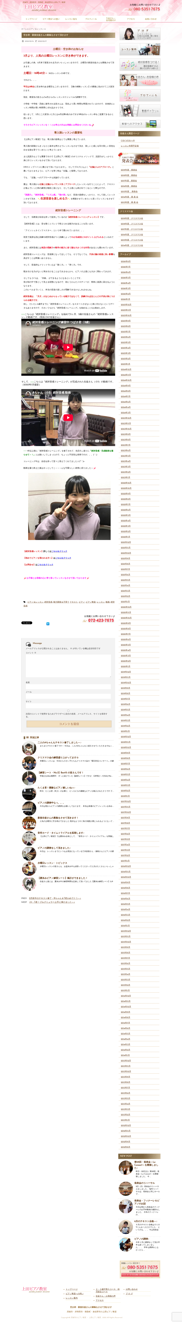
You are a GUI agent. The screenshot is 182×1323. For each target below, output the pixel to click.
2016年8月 (125, 888)
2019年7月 (125, 699)
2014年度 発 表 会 (129, 197)
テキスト (74, 602)
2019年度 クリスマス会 (132, 218)
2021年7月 (125, 569)
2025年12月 (126, 305)
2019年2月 (125, 726)
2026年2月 (126, 294)
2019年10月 (126, 683)
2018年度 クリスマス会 (132, 224)
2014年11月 (126, 1001)
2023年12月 (126, 418)
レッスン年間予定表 (130, 146)
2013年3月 (125, 1109)
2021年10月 (126, 553)
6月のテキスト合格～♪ (145, 1221)
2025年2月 (126, 359)
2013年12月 (126, 1061)
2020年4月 (126, 650)
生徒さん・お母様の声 (106, 1296)
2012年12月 (126, 1125)
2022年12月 (126, 483)
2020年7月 (126, 634)
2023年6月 (126, 450)
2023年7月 (126, 445)
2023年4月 (126, 461)
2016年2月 (125, 920)
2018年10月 (126, 747)
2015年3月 (125, 980)
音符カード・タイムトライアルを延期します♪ (61, 833)
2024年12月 (126, 369)
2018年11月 (126, 742)
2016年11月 (126, 872)
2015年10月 (126, 942)
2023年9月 (126, 434)
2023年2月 (126, 472)
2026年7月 (126, 267)
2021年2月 (125, 596)
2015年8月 (125, 953)
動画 (108, 602)
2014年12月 (126, 996)
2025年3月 (126, 353)
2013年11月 (126, 1066)
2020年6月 (126, 639)
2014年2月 (125, 1050)
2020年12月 (126, 607)
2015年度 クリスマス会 (132, 240)
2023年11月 (126, 423)
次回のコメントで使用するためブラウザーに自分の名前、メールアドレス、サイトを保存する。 (66, 715)
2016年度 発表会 (129, 186)
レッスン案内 (72, 1298)
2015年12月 (126, 931)
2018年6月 (125, 769)
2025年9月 (126, 321)
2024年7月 (126, 396)
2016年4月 (125, 909)
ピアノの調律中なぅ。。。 (51, 803)
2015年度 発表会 (129, 192)
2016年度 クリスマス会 (132, 235)
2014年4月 (125, 1039)
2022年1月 (125, 537)
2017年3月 (125, 850)
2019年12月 (126, 672)
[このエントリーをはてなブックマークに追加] (47, 623)
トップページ (72, 1289)
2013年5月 (125, 1098)
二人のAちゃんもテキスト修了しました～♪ (59, 743)
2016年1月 (125, 926)
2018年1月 (125, 796)
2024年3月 (126, 413)
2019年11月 (126, 677)
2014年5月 (125, 1034)
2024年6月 (126, 402)
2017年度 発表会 (129, 181)
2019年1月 (125, 731)
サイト (29, 702)
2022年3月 (126, 526)
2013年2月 (125, 1115)
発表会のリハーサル (144, 1183)
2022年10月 (126, 488)
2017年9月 (125, 818)
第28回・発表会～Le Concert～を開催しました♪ (146, 1165)
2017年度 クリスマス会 (132, 229)
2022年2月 (126, 531)
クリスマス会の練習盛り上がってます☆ (58, 758)
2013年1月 (125, 1120)
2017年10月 (126, 812)
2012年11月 (126, 1131)
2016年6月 (125, 899)
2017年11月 (125, 807)
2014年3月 (125, 1044)
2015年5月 (125, 969)
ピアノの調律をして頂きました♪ (54, 848)
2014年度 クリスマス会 (132, 245)
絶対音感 (48, 602)
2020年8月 (126, 629)
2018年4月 (125, 780)
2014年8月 (125, 1017)
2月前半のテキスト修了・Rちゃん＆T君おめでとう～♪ (55, 898)
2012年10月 (126, 1136)
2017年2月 (125, 855)
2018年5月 (125, 774)
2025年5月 (126, 342)
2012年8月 (125, 1147)
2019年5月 (125, 710)
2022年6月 (126, 510)
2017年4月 (125, 845)
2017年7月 (125, 828)
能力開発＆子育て (61, 602)
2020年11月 (126, 612)
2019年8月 (125, 693)
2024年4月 (126, 407)
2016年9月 (125, 882)
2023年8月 (126, 440)
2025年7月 (126, 332)
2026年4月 (126, 283)
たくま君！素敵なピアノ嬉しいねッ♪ (56, 788)
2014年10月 (126, 1007)
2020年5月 (126, 645)
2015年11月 (126, 936)
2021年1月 (125, 602)
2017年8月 (125, 823)
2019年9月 (125, 688)
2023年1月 (125, 477)
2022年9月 (126, 494)
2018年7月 (125, 764)
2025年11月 (126, 310)
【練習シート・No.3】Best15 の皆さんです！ (61, 773)
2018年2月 (125, 791)
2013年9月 (125, 1077)
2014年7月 (125, 1023)
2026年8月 (126, 261)
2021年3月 (125, 591)
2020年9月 (126, 623)
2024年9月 (126, 386)
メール (29, 692)
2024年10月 (126, 380)
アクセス (100, 1300)
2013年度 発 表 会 (129, 202)
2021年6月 (125, 575)
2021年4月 (125, 585)
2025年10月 (126, 315)
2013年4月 (125, 1104)
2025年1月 (125, 364)
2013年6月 (125, 1093)
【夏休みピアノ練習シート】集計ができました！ (63, 878)
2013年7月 (125, 1088)
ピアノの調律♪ (141, 1239)
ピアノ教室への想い (75, 1294)
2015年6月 (125, 963)
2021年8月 (125, 564)
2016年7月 (125, 893)
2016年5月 (125, 904)
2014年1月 (125, 1055)
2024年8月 (126, 391)
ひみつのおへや (128, 141)
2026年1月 (125, 299)
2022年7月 (126, 504)
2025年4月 (126, 348)
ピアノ (82, 602)
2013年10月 (126, 1071)
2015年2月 (125, 985)
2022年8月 (126, 499)
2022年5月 (126, 515)
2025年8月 (126, 326)
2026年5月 (126, 278)
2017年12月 (126, 801)
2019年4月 (125, 715)
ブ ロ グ (129, 1294)
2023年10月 (126, 429)
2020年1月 (125, 666)
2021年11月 (126, 548)
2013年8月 (125, 1082)
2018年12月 (126, 737)
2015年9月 (125, 947)
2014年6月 (125, 1028)
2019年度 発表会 (129, 170)
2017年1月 (125, 861)
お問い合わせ (132, 1289)
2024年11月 (126, 375)
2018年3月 (125, 785)
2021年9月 (125, 558)
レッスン (101, 602)
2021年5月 (125, 580)
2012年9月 (125, 1142)
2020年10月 (126, 618)
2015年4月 (125, 974)
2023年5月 (126, 456)
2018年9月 (125, 753)
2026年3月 (126, 288)
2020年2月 (126, 661)
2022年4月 (126, 521)
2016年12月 (126, 866)
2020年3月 (126, 656)
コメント (31, 653)
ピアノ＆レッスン (35, 602)
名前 (28, 683)
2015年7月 (125, 958)
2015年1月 (125, 990)
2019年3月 (125, 720)
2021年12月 (126, 542)
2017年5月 (125, 839)
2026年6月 (126, 272)
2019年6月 (125, 704)
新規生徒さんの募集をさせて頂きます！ (58, 818)
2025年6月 (126, 337)
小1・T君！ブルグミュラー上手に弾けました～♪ (52, 902)
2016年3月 (125, 915)
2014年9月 (125, 1012)
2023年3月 (126, 467)
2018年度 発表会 (129, 175)
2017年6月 (125, 834)
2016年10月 (126, 877)
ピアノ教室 (91, 602)
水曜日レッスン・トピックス (52, 863)
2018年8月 (125, 758)
